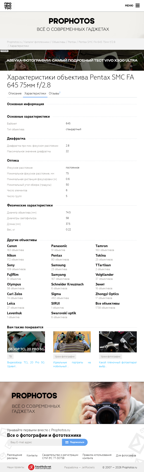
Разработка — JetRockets (79, 467)
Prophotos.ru (129, 467)
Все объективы (108, 303)
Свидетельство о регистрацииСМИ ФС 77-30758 (60, 457)
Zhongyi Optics (107, 294)
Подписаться (77, 442)
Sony (11, 265)
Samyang (58, 274)
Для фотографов (126, 455)
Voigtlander (105, 274)
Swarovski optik (63, 313)
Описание (15, 93)
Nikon (11, 255)
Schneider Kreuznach (67, 284)
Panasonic (59, 246)
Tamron (102, 246)
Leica (11, 303)
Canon (12, 246)
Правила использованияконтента (97, 457)
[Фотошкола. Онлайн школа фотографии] (40, 467)
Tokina (101, 255)
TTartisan (103, 265)
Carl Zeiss (14, 294)
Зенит (100, 284)
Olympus (14, 284)
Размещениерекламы (14, 457)
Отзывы (54, 93)
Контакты (32, 455)
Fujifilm (13, 274)
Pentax (56, 255)
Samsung (58, 265)
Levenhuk (14, 313)
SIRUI (55, 303)
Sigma (56, 294)
